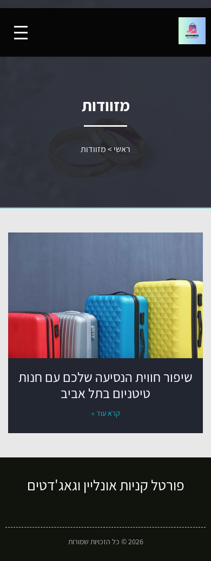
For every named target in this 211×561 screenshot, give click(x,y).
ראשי (122, 149)
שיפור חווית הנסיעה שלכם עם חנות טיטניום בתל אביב (105, 385)
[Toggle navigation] (20, 32)
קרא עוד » (105, 413)
